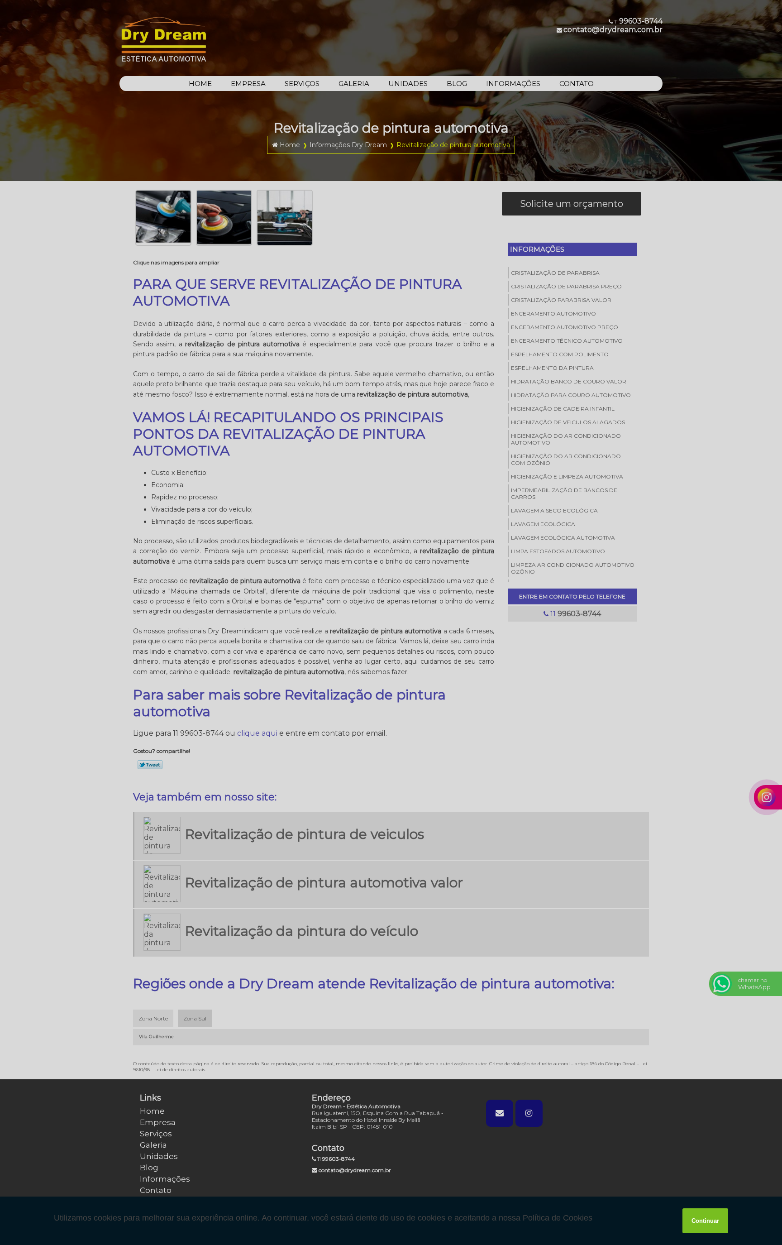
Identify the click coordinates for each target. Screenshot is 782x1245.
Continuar (705, 1220)
